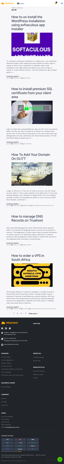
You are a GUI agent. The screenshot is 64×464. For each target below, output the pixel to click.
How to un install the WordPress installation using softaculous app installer (28, 23)
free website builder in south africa (41, 205)
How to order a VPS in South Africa (27, 258)
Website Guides (27, 205)
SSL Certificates (6, 387)
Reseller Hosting (38, 374)
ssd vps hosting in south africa (38, 308)
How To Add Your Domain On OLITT (30, 157)
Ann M (9, 78)
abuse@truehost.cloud (12, 427)
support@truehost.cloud (11, 344)
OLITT (52, 205)
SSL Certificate (27, 143)
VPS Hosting (26, 308)
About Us (4, 398)
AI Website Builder (38, 357)
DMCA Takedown (6, 424)
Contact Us (4, 405)
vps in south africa (51, 308)
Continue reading (13, 76)
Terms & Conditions (7, 416)
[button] (20, 3)
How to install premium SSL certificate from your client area (31, 93)
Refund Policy (5, 422)
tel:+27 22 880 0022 (10, 338)
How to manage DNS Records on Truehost (27, 218)
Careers (35, 378)
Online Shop (36, 360)
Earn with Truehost (38, 371)
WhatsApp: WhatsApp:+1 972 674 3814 (15, 340)
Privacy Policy (5, 419)
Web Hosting (27, 78)
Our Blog (3, 402)
